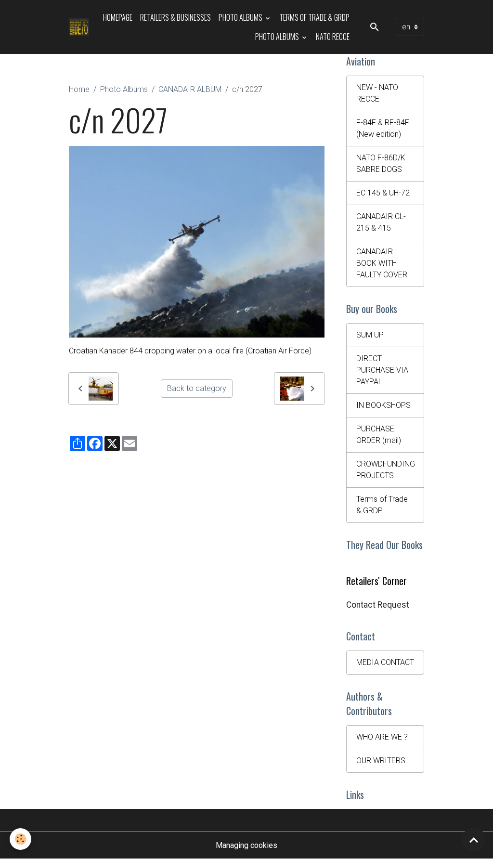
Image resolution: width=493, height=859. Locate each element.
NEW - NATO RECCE (377, 93)
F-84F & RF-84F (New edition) (382, 128)
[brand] (79, 27)
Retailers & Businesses (175, 17)
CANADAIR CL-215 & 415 (381, 222)
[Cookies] (20, 839)
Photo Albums (241, 17)
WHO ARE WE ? (382, 737)
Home (79, 89)
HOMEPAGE (117, 17)
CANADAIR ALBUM (189, 89)
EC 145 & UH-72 (383, 192)
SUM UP (370, 334)
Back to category (196, 388)
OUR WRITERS (380, 760)
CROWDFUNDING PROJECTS (385, 469)
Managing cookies (246, 845)
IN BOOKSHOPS (383, 405)
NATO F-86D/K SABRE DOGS (380, 163)
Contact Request (377, 605)
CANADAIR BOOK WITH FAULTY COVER (381, 263)
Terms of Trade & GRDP (314, 17)
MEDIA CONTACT (385, 662)
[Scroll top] (474, 840)
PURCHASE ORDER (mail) (378, 434)
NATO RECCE (333, 36)
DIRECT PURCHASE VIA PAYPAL (382, 370)
